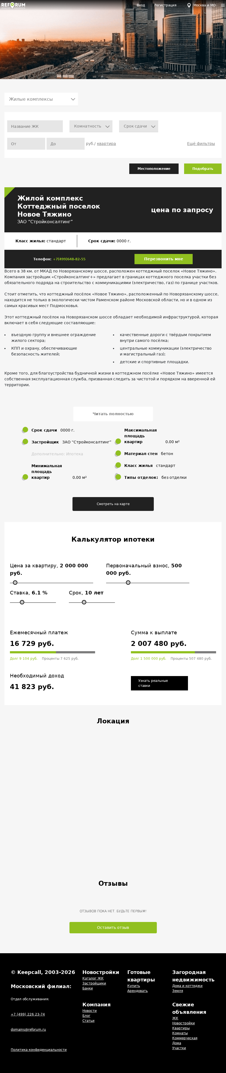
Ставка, (28, 593)
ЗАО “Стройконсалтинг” (45, 221)
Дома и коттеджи (187, 986)
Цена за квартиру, (49, 569)
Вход (141, 5)
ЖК (175, 1018)
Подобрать (202, 169)
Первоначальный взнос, (144, 569)
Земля (177, 991)
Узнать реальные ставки (153, 683)
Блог (86, 1016)
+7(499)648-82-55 (69, 259)
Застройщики (94, 983)
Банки (87, 988)
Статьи (88, 1021)
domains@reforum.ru (28, 1030)
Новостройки (183, 1023)
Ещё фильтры (201, 143)
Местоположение (154, 169)
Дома (176, 1043)
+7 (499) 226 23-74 (28, 1014)
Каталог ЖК (93, 978)
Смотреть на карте (113, 504)
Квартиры (181, 1028)
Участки (179, 1048)
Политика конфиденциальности (39, 1050)
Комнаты (180, 1033)
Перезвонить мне (163, 259)
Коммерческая (184, 1038)
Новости (89, 1011)
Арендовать (137, 991)
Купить (133, 986)
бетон (167, 453)
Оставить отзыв (113, 927)
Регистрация (165, 5)
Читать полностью (113, 414)
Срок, (86, 593)
